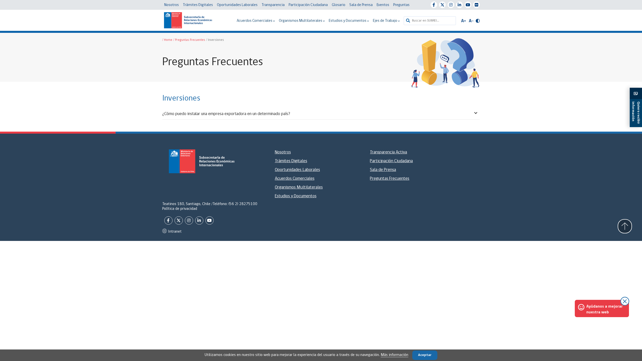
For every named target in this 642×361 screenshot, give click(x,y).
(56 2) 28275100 (242, 204)
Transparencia (273, 5)
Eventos (383, 5)
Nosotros (171, 5)
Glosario (338, 5)
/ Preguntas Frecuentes (189, 40)
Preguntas (401, 5)
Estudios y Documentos (348, 21)
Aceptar (425, 355)
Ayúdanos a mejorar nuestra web (604, 309)
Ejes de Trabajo (385, 21)
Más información (394, 355)
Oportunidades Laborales (237, 5)
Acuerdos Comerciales (255, 21)
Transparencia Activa (388, 152)
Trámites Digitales (198, 5)
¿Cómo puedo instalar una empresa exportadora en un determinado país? (226, 114)
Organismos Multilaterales (301, 21)
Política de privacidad (179, 209)
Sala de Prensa (361, 5)
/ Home (167, 40)
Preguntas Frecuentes (389, 178)
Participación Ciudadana (308, 5)
